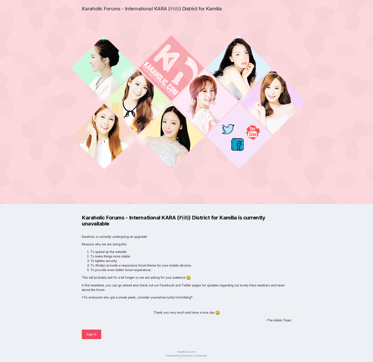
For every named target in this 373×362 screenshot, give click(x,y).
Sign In (91, 334)
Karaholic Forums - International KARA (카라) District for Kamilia (152, 8)
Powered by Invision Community (186, 355)
